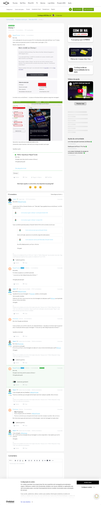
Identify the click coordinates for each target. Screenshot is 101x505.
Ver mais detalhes (26, 502)
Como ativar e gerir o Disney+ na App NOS (31, 220)
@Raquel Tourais (22, 201)
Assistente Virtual (36, 9)
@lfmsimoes (20, 343)
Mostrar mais (80, 103)
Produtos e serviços (21, 19)
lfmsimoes (15, 318)
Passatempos (45, 9)
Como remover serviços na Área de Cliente (36, 230)
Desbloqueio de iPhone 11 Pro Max (76, 146)
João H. (14, 289)
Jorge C (15, 199)
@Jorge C (32, 293)
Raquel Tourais (16, 35)
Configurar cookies (87, 487)
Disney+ (15, 173)
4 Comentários (72, 148)
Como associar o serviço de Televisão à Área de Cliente (39, 239)
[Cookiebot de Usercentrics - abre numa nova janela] (10, 502)
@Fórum (53, 298)
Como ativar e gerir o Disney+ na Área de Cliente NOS (34, 212)
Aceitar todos (88, 482)
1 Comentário (72, 144)
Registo (53, 9)
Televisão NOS (33, 19)
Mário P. (15, 341)
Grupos (28, 9)
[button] (78, 9)
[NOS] (6, 3)
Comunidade (10, 19)
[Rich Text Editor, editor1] (35, 470)
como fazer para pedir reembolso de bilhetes (79, 141)
